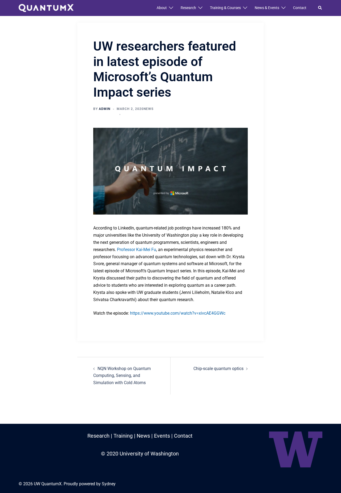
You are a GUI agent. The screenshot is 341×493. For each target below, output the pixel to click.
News (148, 109)
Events (162, 436)
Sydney (109, 483)
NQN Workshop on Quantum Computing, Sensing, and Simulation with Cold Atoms (122, 375)
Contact (299, 8)
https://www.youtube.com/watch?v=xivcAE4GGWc (177, 313)
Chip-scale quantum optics (218, 368)
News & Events (267, 8)
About (162, 8)
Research (188, 8)
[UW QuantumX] (46, 7)
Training (123, 436)
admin (104, 109)
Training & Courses (225, 8)
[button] (320, 8)
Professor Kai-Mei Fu (136, 249)
